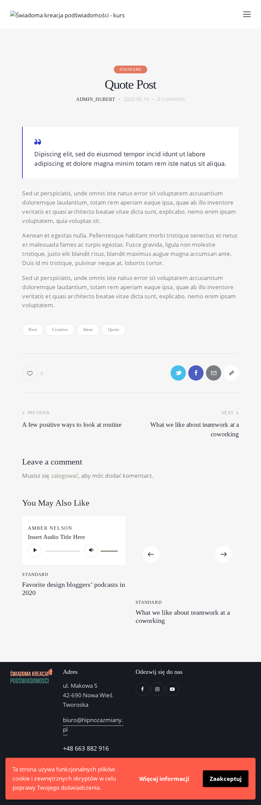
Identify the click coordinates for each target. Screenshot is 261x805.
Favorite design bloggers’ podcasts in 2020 (73, 588)
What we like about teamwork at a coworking (183, 616)
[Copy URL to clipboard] (231, 373)
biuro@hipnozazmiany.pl (93, 724)
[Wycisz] (91, 550)
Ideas (88, 329)
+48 (69, 748)
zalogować (65, 475)
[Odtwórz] (34, 550)
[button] (150, 554)
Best (33, 329)
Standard (130, 69)
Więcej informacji (164, 779)
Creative (60, 329)
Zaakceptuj (226, 779)
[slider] (110, 550)
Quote (114, 329)
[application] (74, 550)
